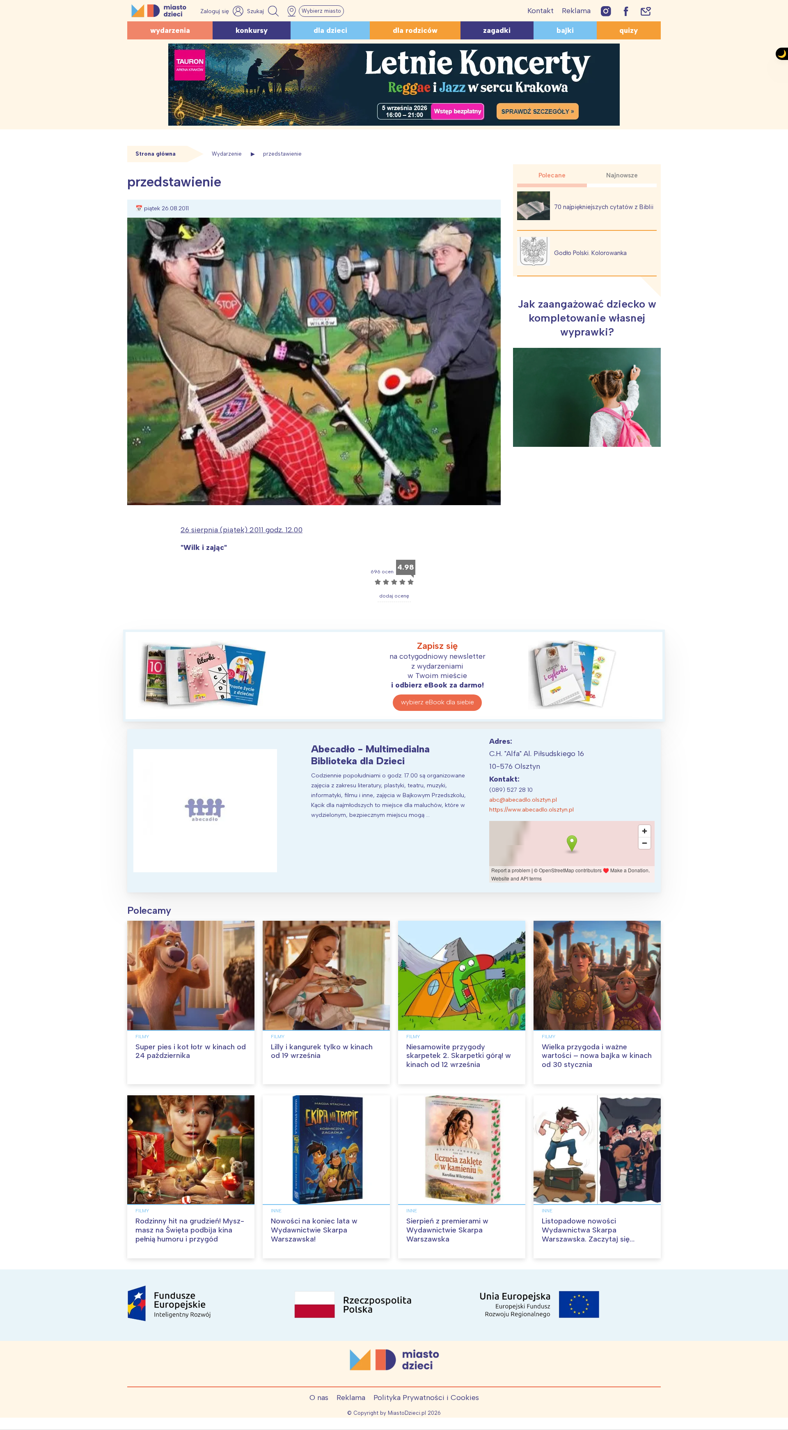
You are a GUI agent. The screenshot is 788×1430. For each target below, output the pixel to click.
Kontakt (540, 10)
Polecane (552, 175)
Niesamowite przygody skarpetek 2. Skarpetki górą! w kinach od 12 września (458, 1055)
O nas (318, 1397)
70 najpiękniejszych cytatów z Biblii (603, 207)
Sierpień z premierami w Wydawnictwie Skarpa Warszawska (447, 1229)
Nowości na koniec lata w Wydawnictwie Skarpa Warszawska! (314, 1229)
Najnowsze (622, 175)
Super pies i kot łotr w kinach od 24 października (190, 1051)
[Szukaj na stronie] (264, 11)
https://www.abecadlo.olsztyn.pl (531, 809)
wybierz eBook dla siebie (437, 702)
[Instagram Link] (606, 11)
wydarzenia (170, 30)
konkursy (252, 30)
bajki (565, 30)
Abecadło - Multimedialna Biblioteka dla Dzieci (370, 755)
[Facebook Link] (625, 11)
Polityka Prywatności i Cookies (426, 1397)
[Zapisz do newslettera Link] (646, 11)
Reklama (576, 10)
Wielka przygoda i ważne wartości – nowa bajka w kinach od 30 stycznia (597, 1055)
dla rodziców (415, 30)
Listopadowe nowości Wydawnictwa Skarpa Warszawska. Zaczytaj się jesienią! (586, 1234)
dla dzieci (330, 30)
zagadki (497, 30)
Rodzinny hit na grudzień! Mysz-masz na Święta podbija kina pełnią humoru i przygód (189, 1229)
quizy (628, 30)
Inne (276, 1211)
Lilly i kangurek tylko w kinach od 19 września (322, 1051)
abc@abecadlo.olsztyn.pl (523, 799)
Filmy (142, 1036)
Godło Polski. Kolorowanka (590, 253)
